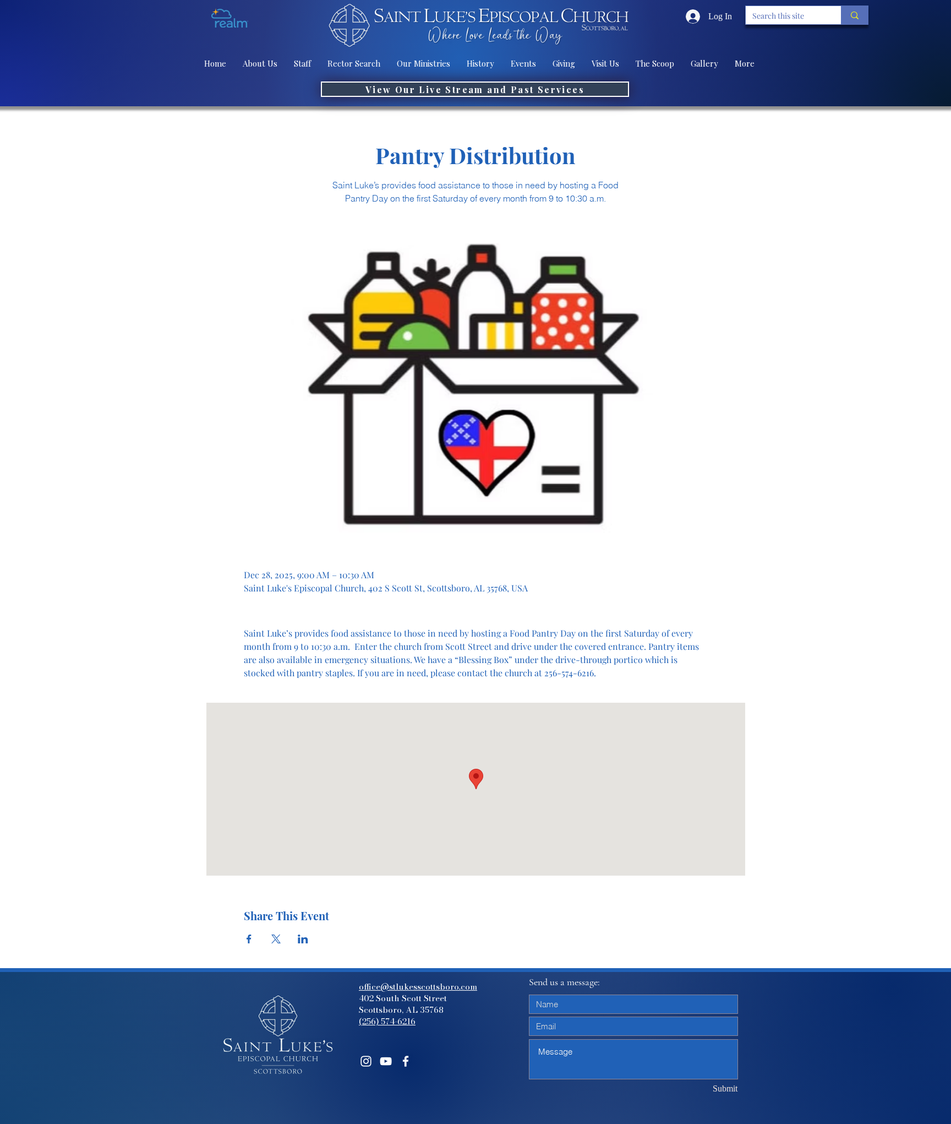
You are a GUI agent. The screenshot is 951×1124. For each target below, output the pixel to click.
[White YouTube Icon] (386, 1061)
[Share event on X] (276, 939)
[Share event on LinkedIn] (303, 939)
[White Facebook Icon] (405, 1061)
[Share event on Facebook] (249, 939)
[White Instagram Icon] (366, 1061)
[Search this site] (854, 15)
